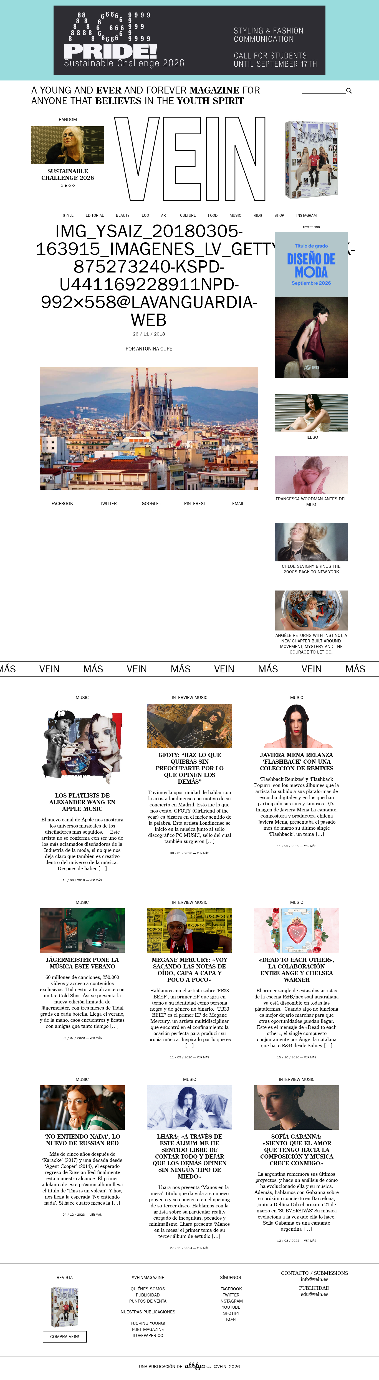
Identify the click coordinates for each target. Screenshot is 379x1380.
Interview (182, 698)
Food (213, 216)
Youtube (231, 1308)
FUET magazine (148, 1330)
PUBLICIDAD (148, 1295)
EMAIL (238, 504)
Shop (279, 216)
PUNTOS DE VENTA (147, 1302)
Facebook (231, 1289)
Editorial (95, 216)
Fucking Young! (148, 1324)
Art (164, 216)
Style (68, 216)
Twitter (231, 1295)
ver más (96, 880)
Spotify (231, 1314)
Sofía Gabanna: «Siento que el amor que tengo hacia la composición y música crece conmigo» (296, 1150)
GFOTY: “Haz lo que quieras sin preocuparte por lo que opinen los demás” (190, 769)
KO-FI (231, 1320)
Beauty (123, 216)
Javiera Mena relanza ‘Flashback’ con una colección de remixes (296, 762)
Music (235, 216)
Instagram (306, 216)
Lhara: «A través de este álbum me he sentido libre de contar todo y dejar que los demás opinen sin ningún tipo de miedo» (190, 1157)
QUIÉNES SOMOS (148, 1289)
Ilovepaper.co (148, 1336)
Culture (188, 216)
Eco (145, 216)
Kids (258, 216)
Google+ (10, 1376)
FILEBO (311, 438)
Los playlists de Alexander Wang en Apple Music (82, 802)
